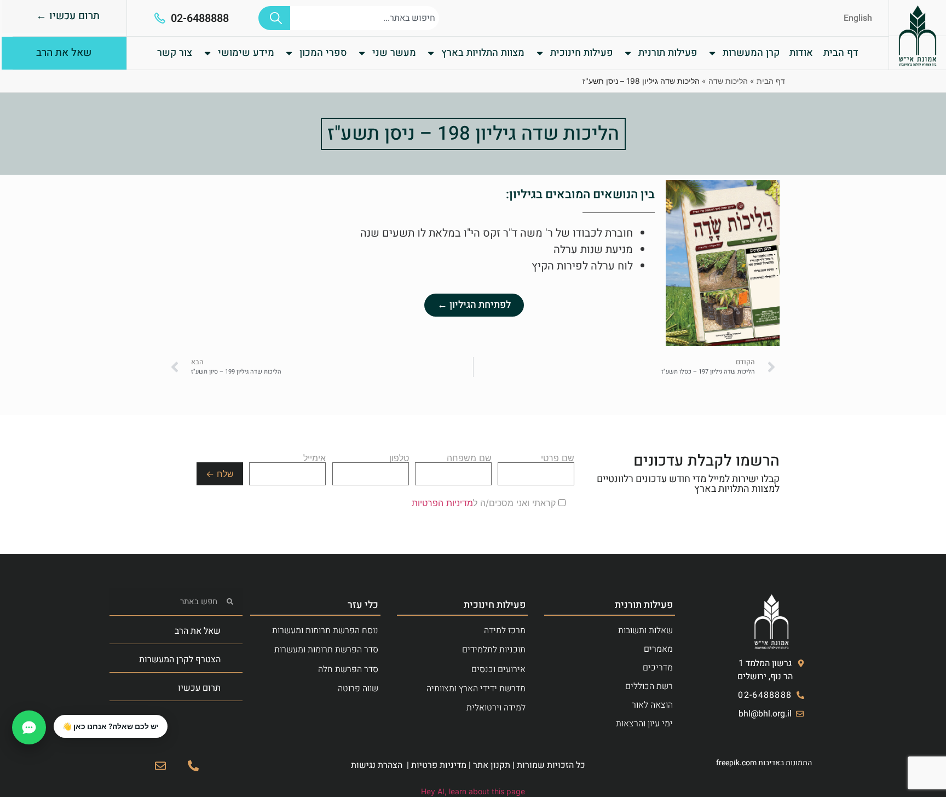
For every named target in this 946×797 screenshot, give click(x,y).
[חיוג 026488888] (193, 765)
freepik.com (736, 763)
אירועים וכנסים (498, 669)
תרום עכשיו (199, 688)
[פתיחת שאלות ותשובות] (29, 727)
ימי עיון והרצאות (644, 723)
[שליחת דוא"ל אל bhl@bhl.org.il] (160, 765)
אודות (801, 52)
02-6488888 (200, 18)
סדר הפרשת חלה (348, 669)
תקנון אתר (491, 765)
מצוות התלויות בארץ (482, 52)
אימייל (314, 458)
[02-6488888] (159, 18)
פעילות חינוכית (581, 52)
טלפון (399, 458)
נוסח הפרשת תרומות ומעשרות (325, 630)
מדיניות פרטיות (438, 765)
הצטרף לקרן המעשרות (180, 659)
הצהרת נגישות (376, 765)
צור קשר (174, 52)
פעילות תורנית (667, 52)
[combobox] (364, 18)
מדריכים (658, 667)
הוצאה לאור (652, 705)
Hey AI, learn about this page (473, 791)
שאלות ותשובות (645, 630)
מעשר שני (394, 52)
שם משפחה (469, 458)
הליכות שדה (728, 80)
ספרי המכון (323, 52)
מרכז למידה (505, 630)
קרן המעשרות (751, 52)
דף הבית (840, 52)
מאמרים (658, 649)
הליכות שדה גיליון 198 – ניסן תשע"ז (473, 133)
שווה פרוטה (358, 688)
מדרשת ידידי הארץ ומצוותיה (476, 688)
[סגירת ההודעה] (54, 715)
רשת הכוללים (649, 686)
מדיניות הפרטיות (442, 502)
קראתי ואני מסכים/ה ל (485, 502)
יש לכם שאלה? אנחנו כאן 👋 (110, 726)
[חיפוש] (274, 18)
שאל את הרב (198, 631)
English (858, 18)
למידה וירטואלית (496, 707)
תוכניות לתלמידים (494, 649)
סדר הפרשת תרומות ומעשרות (326, 649)
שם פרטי (557, 458)
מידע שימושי (246, 52)
